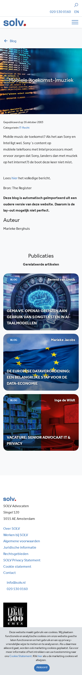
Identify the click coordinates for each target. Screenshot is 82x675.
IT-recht (24, 128)
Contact (9, 573)
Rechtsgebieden (15, 554)
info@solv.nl (16, 583)
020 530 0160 (60, 12)
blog (13, 41)
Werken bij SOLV (15, 535)
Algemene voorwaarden (21, 541)
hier (15, 178)
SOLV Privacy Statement (21, 560)
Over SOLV (11, 529)
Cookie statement (17, 567)
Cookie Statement (20, 656)
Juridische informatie (19, 548)
